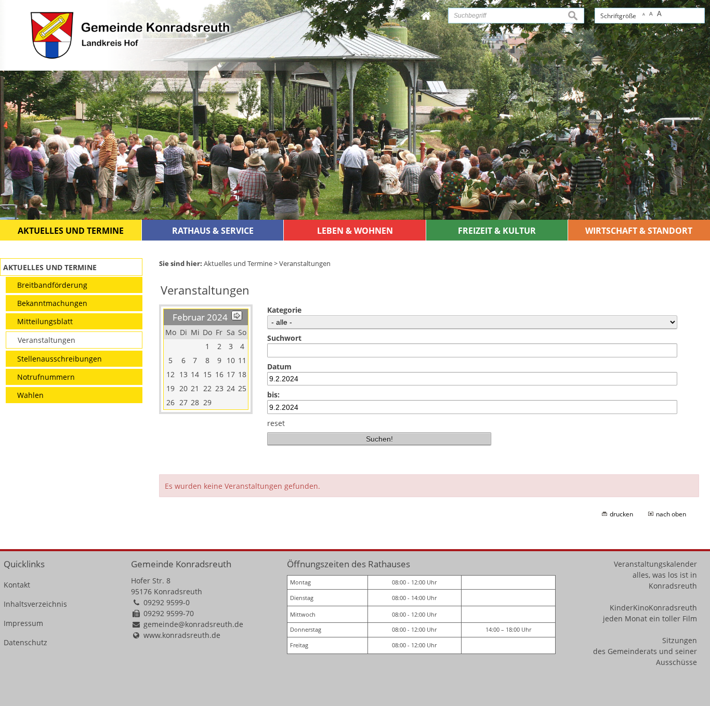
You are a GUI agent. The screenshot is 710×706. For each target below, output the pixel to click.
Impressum (23, 623)
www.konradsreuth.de (181, 635)
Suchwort (284, 338)
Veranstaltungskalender (655, 564)
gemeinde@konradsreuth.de (193, 624)
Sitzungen (679, 640)
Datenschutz (25, 642)
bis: (273, 394)
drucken (621, 514)
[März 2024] (236, 317)
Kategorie (284, 310)
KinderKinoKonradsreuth (653, 607)
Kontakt (17, 585)
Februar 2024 (200, 317)
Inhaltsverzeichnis (35, 604)
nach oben (671, 514)
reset (276, 423)
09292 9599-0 (166, 602)
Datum (279, 366)
